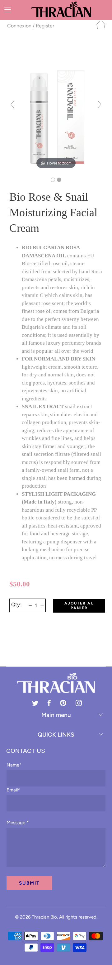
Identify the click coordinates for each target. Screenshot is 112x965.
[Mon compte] (5, 9)
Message (18, 822)
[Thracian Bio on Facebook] (49, 703)
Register (45, 26)
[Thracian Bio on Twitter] (35, 703)
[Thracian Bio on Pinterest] (63, 703)
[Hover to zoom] (56, 107)
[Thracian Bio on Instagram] (79, 703)
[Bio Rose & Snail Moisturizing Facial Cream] (53, 180)
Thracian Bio (44, 917)
